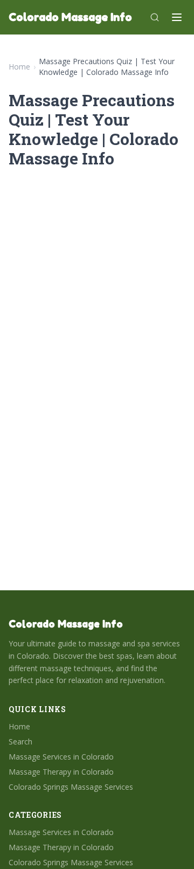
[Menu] (176, 17)
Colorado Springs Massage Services (71, 787)
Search (20, 741)
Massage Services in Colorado (61, 756)
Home (19, 66)
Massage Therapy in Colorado (61, 772)
